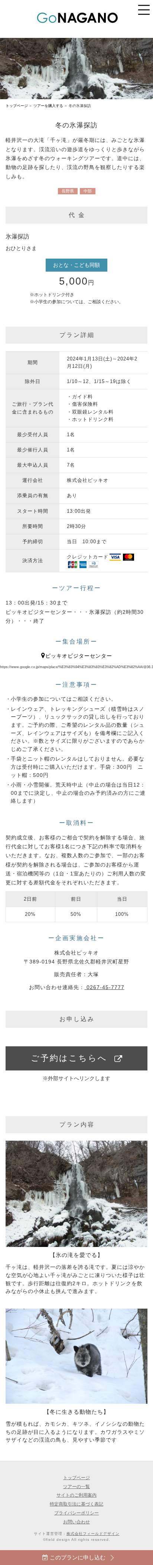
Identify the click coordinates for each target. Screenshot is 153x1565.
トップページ (17, 106)
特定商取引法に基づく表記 (76, 1503)
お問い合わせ (76, 1521)
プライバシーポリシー (76, 1512)
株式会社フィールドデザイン (93, 1534)
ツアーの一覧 (76, 1486)
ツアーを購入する (48, 106)
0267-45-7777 (104, 987)
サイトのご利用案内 (76, 1495)
